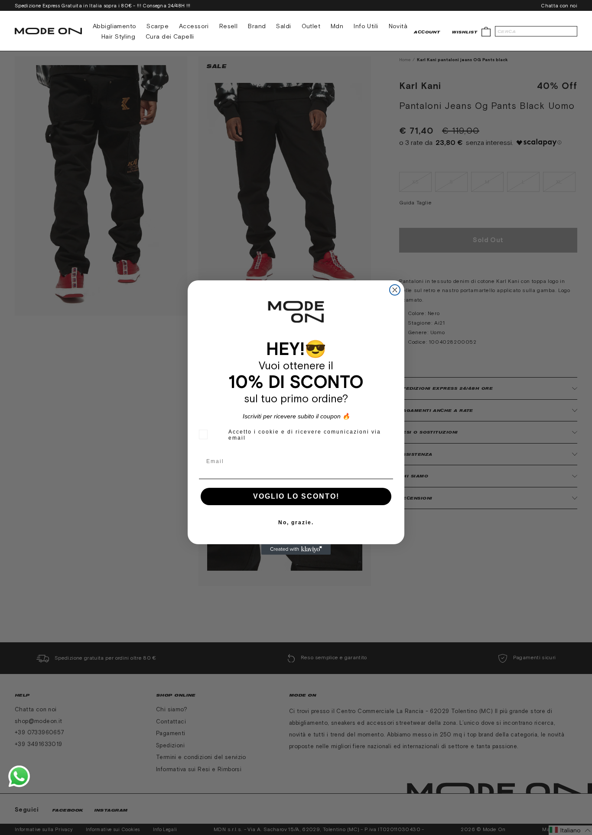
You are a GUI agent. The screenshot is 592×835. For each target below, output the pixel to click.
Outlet (311, 26)
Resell (228, 26)
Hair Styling (118, 36)
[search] (536, 31)
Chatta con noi (559, 5)
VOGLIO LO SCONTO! (296, 496)
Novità (398, 26)
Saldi (283, 26)
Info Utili (366, 26)
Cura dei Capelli (170, 36)
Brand (257, 26)
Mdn (337, 26)
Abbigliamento (114, 26)
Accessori (194, 26)
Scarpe (157, 26)
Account (427, 32)
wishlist (464, 32)
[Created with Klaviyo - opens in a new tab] (296, 549)
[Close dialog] (395, 290)
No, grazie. (296, 522)
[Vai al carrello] (486, 31)
